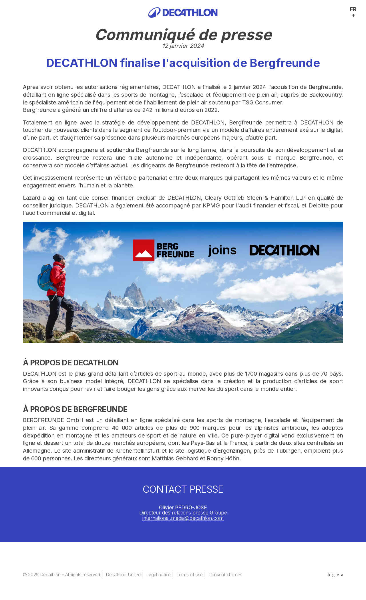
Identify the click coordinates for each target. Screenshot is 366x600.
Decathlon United (123, 574)
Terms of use (189, 574)
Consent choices (225, 574)
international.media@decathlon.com (183, 518)
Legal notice (158, 574)
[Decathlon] (183, 12)
